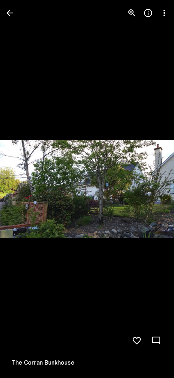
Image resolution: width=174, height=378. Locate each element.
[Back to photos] (9, 13)
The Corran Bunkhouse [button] (42, 362)
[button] (22, 189)
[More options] (164, 13)
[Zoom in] (132, 13)
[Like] (137, 341)
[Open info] (148, 13)
